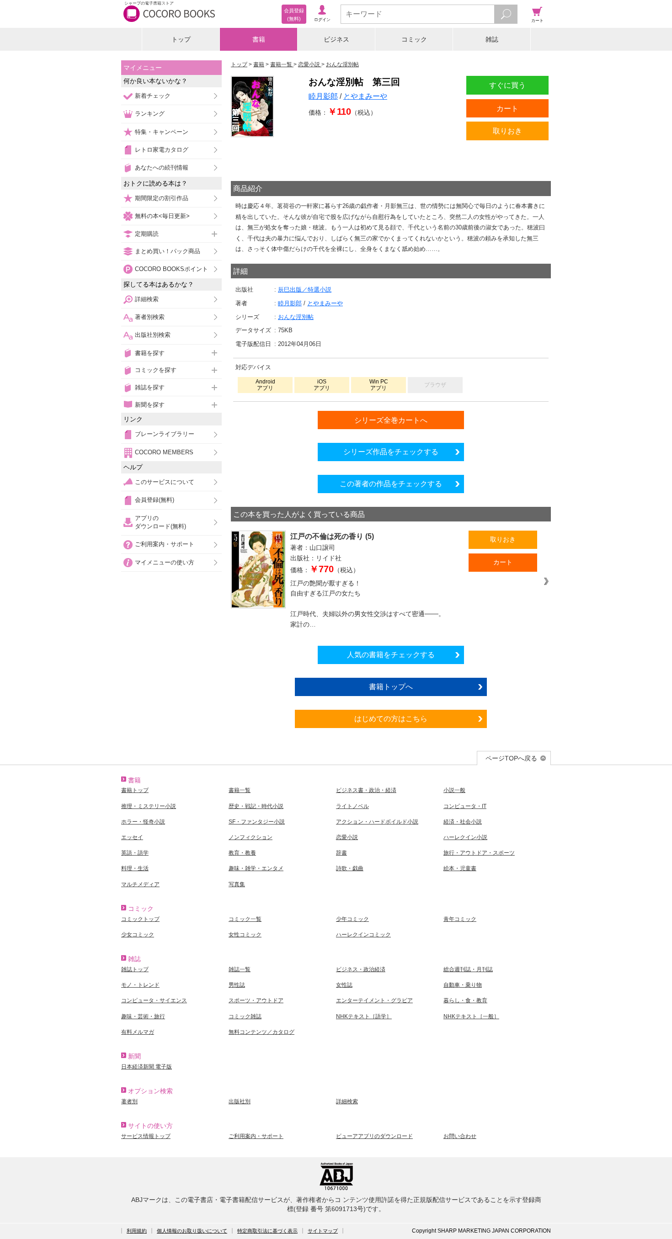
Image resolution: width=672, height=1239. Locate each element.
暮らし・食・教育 (465, 1000)
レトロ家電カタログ (161, 149)
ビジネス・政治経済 (360, 969)
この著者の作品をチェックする (391, 483)
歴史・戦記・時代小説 (256, 806)
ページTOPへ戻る (511, 758)
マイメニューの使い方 (164, 562)
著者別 (129, 1101)
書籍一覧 (240, 790)
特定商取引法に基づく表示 (267, 1231)
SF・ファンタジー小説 (257, 822)
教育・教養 (242, 853)
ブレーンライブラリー (164, 434)
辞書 (341, 853)
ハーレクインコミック (363, 934)
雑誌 (491, 39)
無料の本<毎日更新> (162, 216)
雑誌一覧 (240, 969)
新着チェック (153, 95)
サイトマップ (323, 1231)
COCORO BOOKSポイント (171, 269)
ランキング (150, 113)
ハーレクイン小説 (465, 837)
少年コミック (352, 919)
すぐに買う (507, 85)
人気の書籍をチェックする (391, 654)
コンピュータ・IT (464, 806)
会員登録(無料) (154, 499)
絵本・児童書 (459, 868)
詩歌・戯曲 (349, 868)
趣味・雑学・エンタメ (256, 868)
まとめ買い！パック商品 (167, 251)
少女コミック (137, 934)
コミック (414, 39)
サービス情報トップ (146, 1136)
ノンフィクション (250, 837)
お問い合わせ (459, 1136)
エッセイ (132, 837)
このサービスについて (164, 482)
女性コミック (245, 934)
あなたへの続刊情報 (161, 167)
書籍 (258, 39)
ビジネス (336, 39)
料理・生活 (135, 868)
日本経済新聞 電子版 (146, 1067)
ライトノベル (352, 806)
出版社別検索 (153, 334)
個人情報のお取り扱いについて (192, 1231)
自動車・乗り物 (462, 985)
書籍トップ (135, 790)
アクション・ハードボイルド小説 (377, 822)
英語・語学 (135, 853)
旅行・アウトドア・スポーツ (479, 853)
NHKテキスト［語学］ (364, 1016)
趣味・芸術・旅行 (143, 1016)
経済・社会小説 (462, 822)
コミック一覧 (245, 919)
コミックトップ (140, 919)
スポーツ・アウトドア (256, 1000)
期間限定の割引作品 (161, 198)
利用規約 (137, 1231)
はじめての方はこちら (390, 718)
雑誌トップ (135, 969)
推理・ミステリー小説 (148, 806)
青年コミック (459, 919)
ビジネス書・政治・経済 (366, 790)
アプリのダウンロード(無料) (160, 522)
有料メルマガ (137, 1032)
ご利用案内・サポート (164, 544)
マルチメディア (140, 884)
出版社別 (240, 1101)
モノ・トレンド (140, 985)
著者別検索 (150, 317)
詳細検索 (147, 299)
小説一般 (454, 790)
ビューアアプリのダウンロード (374, 1136)
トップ (181, 39)
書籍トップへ (391, 686)
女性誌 (344, 985)
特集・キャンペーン (161, 131)
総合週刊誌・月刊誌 (468, 969)
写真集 (237, 884)
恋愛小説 (347, 837)
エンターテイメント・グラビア (374, 1000)
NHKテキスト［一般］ (471, 1016)
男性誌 (237, 985)
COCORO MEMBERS (164, 452)
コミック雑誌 (245, 1016)
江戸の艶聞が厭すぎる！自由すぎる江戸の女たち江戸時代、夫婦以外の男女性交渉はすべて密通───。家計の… (367, 604)
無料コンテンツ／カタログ (261, 1032)
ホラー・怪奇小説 (143, 822)
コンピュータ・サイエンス (154, 1000)
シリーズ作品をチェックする (390, 451)
